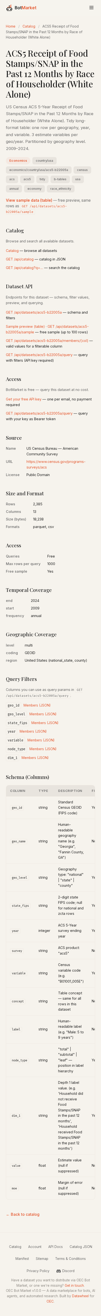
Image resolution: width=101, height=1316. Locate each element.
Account (34, 1247)
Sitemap (42, 1259)
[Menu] (91, 8)
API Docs (55, 1247)
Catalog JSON (81, 1247)
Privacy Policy (38, 1271)
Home (10, 26)
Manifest (22, 1259)
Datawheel (80, 1296)
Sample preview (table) (25, 326)
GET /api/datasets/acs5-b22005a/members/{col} (47, 341)
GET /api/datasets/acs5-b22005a (34, 312)
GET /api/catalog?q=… (24, 268)
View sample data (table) (29, 200)
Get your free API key (23, 399)
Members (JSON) (37, 705)
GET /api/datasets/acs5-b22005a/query (39, 355)
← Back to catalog (22, 1214)
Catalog (29, 26)
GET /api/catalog (20, 259)
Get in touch (74, 1285)
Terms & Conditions (70, 1259)
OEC (50, 1301)
